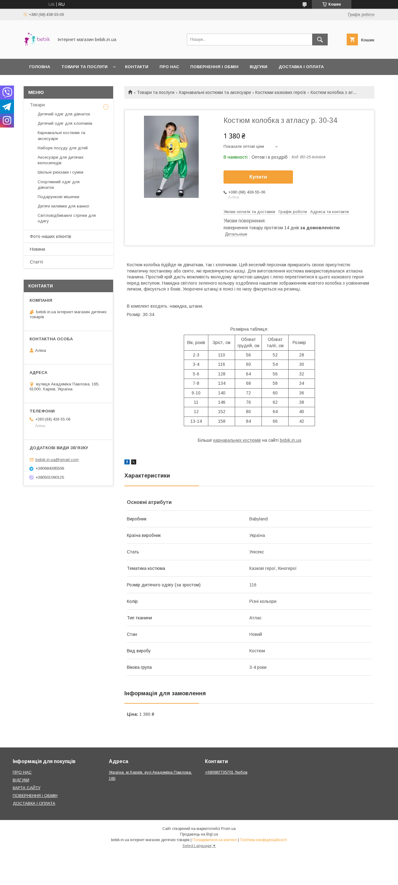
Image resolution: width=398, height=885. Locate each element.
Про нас (169, 66)
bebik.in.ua (290, 440)
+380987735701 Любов (226, 772)
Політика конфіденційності (263, 840)
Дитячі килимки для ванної (64, 206)
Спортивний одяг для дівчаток (59, 184)
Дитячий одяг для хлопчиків (65, 123)
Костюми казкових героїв (280, 92)
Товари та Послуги (84, 66)
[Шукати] (320, 39)
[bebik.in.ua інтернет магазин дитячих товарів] (37, 50)
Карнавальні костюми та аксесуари (215, 92)
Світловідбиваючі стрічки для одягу (67, 218)
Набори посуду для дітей (63, 148)
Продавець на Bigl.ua (199, 834)
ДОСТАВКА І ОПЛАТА (34, 803)
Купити (258, 176)
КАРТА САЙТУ (26, 787)
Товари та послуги (155, 92)
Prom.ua (228, 829)
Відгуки (258, 66)
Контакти (136, 66)
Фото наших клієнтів (50, 236)
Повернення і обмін (214, 66)
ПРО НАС (22, 772)
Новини (37, 249)
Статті (36, 261)
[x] (133, 462)
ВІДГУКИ (21, 780)
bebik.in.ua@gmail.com (57, 459)
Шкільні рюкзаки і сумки (60, 172)
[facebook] (127, 462)
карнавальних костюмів (237, 440)
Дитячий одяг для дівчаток (64, 114)
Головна (39, 66)
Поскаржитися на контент (214, 840)
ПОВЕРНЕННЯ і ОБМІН (35, 795)
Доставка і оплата (301, 66)
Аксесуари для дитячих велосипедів (61, 160)
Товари (37, 104)
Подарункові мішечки (58, 196)
